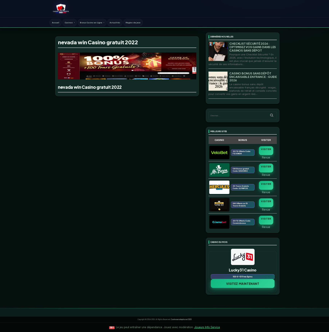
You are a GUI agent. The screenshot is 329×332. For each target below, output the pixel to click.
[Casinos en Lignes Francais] (60, 8)
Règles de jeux (133, 22)
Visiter (266, 149)
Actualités (115, 22)
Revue (266, 157)
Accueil (55, 22)
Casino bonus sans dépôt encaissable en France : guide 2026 (253, 76)
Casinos (69, 22)
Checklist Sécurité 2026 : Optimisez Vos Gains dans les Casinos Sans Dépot (252, 47)
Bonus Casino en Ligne (91, 22)
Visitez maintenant (242, 283)
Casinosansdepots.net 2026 (181, 319)
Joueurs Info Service (207, 327)
